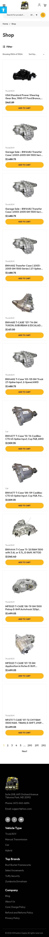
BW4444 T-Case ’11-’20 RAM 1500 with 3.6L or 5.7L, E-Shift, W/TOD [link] (24, 551)
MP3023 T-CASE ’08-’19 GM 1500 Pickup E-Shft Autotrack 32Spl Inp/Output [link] (23, 608)
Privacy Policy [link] (12, 918)
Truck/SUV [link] (10, 91)
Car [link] (6, 431)
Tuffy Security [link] (12, 876)
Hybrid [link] (8, 850)
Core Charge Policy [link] (15, 907)
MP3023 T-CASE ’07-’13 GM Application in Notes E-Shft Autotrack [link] (20, 665)
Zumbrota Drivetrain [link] (16, 881)
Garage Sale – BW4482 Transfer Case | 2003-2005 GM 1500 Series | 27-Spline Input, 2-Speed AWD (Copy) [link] (24, 210)
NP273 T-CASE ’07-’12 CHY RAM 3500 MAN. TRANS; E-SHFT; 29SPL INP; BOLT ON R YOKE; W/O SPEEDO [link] (24, 721)
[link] (3, 10)
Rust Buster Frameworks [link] (18, 865)
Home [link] (5, 24)
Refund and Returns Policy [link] (19, 912)
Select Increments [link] (14, 870)
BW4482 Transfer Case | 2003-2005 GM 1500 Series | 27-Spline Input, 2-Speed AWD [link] (23, 267)
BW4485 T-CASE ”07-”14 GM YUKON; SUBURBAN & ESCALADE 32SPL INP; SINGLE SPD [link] (23, 324)
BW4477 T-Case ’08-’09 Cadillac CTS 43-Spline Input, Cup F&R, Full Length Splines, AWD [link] (23, 494)
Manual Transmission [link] (16, 839)
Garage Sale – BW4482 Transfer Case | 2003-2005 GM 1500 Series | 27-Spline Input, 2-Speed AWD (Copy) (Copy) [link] (24, 153)
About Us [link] (10, 901)
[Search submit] (43, 15)
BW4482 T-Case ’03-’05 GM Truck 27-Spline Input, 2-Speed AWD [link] (24, 381)
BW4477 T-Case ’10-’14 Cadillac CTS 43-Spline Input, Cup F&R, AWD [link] (24, 437)
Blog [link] (7, 896)
